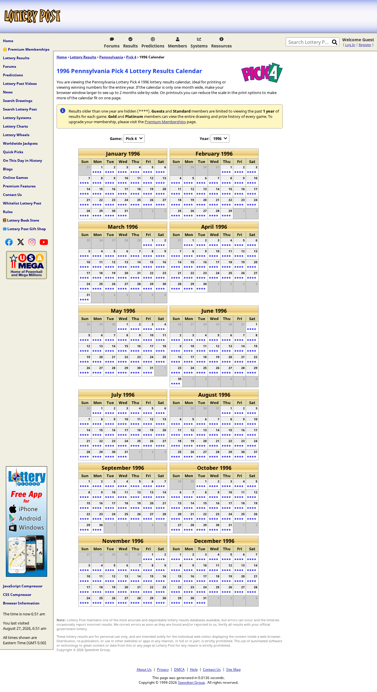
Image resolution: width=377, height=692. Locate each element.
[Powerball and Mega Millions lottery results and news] (26, 278)
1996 (217, 138)
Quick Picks (13, 151)
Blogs (8, 169)
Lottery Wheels (16, 134)
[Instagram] (32, 242)
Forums (112, 46)
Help (194, 669)
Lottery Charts (15, 126)
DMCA (179, 669)
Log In (350, 44)
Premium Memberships (28, 49)
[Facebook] (9, 242)
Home (8, 40)
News (8, 92)
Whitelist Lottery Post (22, 203)
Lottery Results (16, 57)
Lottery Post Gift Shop (26, 228)
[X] (21, 242)
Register (365, 44)
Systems (199, 46)
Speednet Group (191, 682)
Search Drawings (17, 100)
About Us (144, 669)
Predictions (152, 46)
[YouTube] (43, 242)
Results (130, 46)
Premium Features (19, 186)
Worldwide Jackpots (20, 143)
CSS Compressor (17, 594)
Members (177, 46)
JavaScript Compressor (22, 586)
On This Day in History (22, 160)
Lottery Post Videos (20, 83)
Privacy (163, 669)
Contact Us (12, 194)
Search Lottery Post (20, 109)
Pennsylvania (111, 57)
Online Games (15, 177)
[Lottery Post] (32, 16)
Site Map (233, 669)
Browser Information (21, 603)
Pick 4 (131, 57)
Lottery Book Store (22, 220)
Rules (8, 211)
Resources (221, 46)
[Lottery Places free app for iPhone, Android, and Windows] (26, 575)
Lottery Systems (17, 117)
